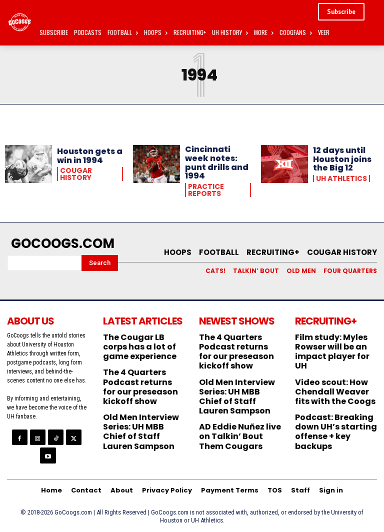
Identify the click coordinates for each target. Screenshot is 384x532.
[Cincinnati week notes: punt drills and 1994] (156, 164)
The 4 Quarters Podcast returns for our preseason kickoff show (140, 386)
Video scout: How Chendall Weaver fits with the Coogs (335, 391)
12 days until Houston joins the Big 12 (342, 159)
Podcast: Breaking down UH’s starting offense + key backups (336, 432)
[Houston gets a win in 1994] (28, 164)
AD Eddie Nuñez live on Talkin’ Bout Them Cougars (240, 436)
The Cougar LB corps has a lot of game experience (139, 347)
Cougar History (76, 174)
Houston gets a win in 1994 (89, 156)
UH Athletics (341, 178)
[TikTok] (56, 437)
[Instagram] (38, 437)
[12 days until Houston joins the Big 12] (284, 164)
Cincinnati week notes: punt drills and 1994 (216, 163)
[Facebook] (20, 437)
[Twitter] (74, 437)
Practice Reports (206, 190)
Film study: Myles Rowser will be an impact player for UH (332, 352)
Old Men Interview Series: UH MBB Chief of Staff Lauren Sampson (141, 432)
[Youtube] (48, 455)
